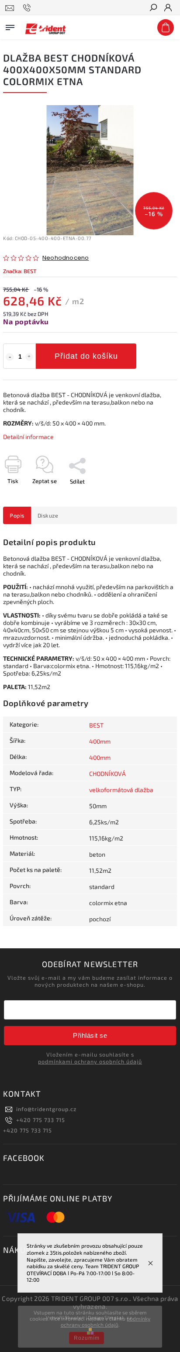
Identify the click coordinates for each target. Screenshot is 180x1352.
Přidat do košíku (86, 356)
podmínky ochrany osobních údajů (106, 1321)
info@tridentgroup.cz (46, 1108)
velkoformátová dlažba (121, 789)
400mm (100, 741)
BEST (96, 725)
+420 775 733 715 (40, 1119)
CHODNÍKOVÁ (107, 773)
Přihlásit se (90, 1035)
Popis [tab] (17, 515)
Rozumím (87, 1338)
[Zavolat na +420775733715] (28, 7)
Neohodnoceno (65, 258)
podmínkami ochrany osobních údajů (90, 1061)
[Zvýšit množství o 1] (29, 357)
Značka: (19, 271)
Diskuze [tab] (48, 515)
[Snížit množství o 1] (10, 357)
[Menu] (10, 25)
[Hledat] (152, 8)
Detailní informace (28, 436)
